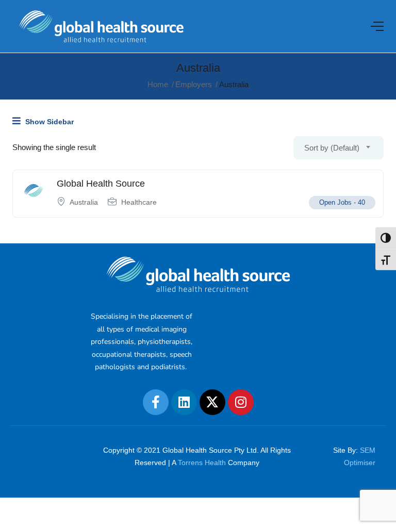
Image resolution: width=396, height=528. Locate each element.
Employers (193, 84)
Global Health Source (101, 183)
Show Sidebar (48, 122)
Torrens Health (202, 462)
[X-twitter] (212, 402)
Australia (84, 202)
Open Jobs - (342, 202)
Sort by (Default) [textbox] (331, 147)
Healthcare (139, 202)
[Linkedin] (184, 402)
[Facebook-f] (156, 402)
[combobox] (338, 147)
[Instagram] (241, 402)
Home (157, 84)
